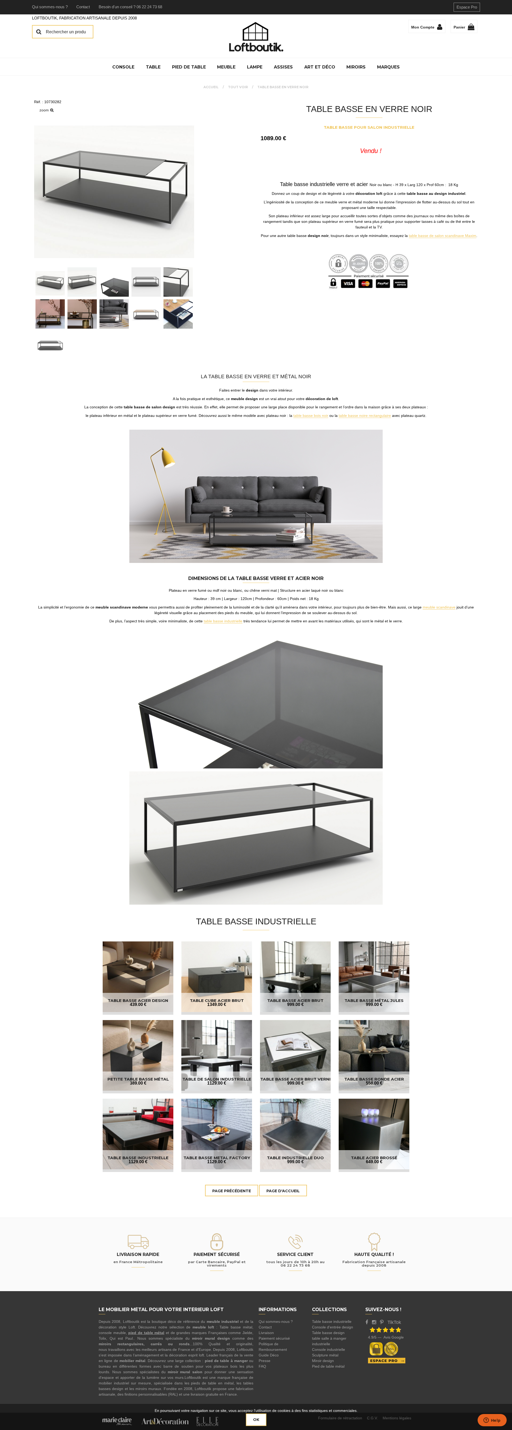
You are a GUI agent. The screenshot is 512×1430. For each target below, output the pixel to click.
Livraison (266, 1333)
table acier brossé (374, 1158)
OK (256, 1419)
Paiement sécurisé (274, 1338)
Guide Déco (269, 1355)
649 (374, 1161)
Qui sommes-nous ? (50, 7)
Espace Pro (467, 7)
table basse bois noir (310, 415)
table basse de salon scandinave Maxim (442, 235)
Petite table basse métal (138, 1079)
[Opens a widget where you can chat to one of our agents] (492, 1420)
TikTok (394, 1322)
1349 (216, 1004)
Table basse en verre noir (369, 109)
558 (374, 1083)
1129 (216, 1083)
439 (138, 1004)
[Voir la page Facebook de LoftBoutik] (366, 1322)
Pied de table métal (328, 1366)
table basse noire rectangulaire (365, 415)
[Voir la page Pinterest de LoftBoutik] (381, 1322)
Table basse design (328, 1333)
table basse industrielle (223, 621)
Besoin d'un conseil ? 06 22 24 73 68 (130, 7)
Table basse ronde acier (374, 1079)
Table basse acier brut (295, 1000)
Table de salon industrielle (216, 1079)
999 (295, 1004)
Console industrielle (328, 1349)
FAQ (262, 1366)
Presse (264, 1361)
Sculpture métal (325, 1355)
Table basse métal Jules (374, 1000)
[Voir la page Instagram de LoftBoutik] (374, 1322)
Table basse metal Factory (216, 1158)
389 (138, 1083)
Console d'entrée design (332, 1327)
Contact (83, 7)
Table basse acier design (138, 1000)
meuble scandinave (439, 607)
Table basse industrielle (331, 1321)
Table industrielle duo (295, 1158)
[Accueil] (256, 37)
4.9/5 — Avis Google (386, 1337)
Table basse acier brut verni (295, 1079)
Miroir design (323, 1361)
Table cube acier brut (217, 1000)
